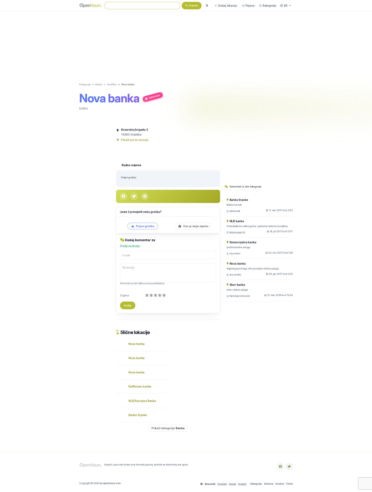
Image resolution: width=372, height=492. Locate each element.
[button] (285, 5)
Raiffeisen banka (139, 386)
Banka (83, 108)
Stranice (268, 483)
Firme (289, 483)
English (242, 484)
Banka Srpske (137, 415)
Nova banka (136, 343)
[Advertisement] (186, 43)
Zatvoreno (154, 96)
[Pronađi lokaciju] (207, 5)
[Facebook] (280, 466)
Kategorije (256, 483)
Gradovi (279, 483)
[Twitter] (289, 466)
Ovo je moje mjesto (195, 226)
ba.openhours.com (110, 483)
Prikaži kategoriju (168, 428)
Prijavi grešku (128, 177)
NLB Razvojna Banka (142, 400)
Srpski (232, 484)
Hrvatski (222, 484)
